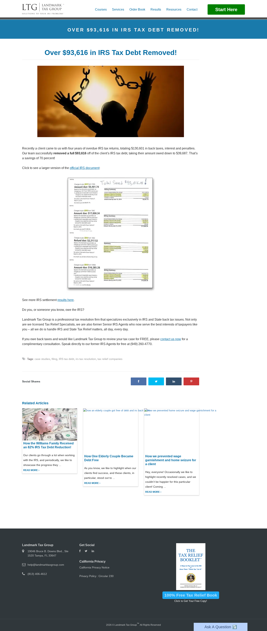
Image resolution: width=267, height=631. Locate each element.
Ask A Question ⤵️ (220, 627)
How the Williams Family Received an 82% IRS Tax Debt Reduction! (48, 445)
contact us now (170, 339)
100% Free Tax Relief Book (190, 595)
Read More (30, 470)
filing (54, 358)
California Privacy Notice (94, 567)
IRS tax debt (66, 358)
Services (118, 9)
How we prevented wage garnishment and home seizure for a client (170, 460)
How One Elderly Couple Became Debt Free (108, 458)
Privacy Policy (87, 576)
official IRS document (84, 168)
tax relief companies (110, 358)
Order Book (137, 9)
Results (156, 9)
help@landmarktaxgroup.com (46, 564)
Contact (192, 9)
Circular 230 (106, 576)
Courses (101, 9)
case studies (42, 358)
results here (65, 300)
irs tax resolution (86, 358)
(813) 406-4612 (37, 573)
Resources (173, 9)
